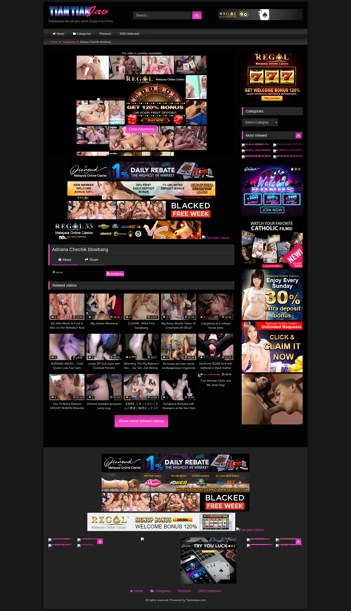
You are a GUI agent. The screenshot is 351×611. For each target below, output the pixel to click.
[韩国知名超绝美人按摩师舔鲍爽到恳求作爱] (288, 157)
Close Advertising (141, 129)
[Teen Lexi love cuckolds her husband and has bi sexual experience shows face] (289, 540)
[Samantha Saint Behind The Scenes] (90, 540)
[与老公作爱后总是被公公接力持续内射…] (256, 151)
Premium (105, 33)
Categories (84, 33)
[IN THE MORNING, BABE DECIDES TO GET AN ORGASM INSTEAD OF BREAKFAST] (260, 540)
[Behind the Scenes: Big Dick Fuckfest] (61, 540)
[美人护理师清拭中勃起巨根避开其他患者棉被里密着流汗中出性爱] (256, 157)
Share (93, 259)
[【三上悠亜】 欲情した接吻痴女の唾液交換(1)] (256, 145)
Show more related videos (141, 421)
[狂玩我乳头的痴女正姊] (288, 151)
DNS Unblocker (130, 33)
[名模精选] (90, 545)
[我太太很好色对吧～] (288, 145)
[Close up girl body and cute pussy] (61, 545)
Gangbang (69, 41)
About (66, 259)
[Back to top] (338, 599)
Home (60, 33)
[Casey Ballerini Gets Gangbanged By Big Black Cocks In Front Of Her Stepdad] (289, 545)
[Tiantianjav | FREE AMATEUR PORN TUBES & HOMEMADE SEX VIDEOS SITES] (78, 12)
